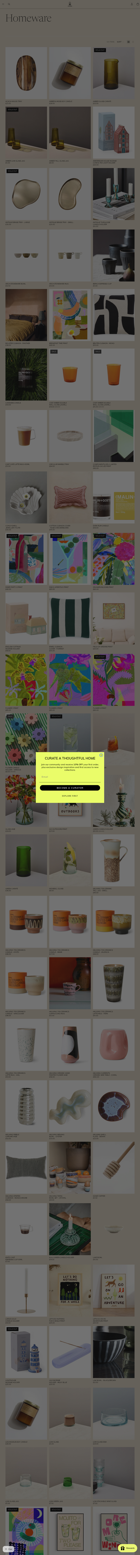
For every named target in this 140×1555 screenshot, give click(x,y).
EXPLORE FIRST (70, 796)
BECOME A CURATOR (70, 787)
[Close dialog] (101, 755)
